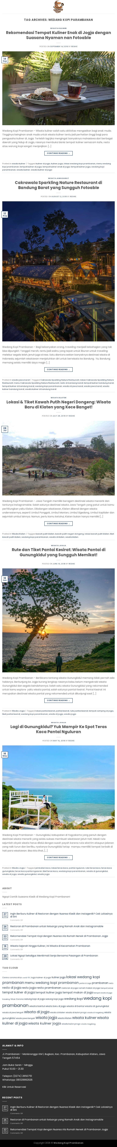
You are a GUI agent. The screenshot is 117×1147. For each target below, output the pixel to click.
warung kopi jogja (54, 999)
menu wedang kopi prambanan (52, 982)
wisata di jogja (56, 714)
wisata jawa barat (58, 178)
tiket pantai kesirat (11, 714)
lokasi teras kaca (59, 868)
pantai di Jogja (85, 983)
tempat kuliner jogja (80, 166)
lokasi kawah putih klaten (97, 534)
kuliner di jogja (43, 163)
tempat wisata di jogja (103, 993)
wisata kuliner (58, 28)
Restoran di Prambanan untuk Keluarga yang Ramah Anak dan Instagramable (56, 926)
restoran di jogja (70, 988)
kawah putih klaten (45, 534)
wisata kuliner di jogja (41, 170)
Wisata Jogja (58, 545)
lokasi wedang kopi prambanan (79, 163)
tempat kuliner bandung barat (99, 383)
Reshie (74, 46)
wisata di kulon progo (76, 1012)
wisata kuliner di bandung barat (40, 389)
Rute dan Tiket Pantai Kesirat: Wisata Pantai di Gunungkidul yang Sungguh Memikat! (58, 552)
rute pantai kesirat (79, 711)
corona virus (15, 977)
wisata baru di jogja (55, 1006)
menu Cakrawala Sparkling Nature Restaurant (36, 383)
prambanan (100, 983)
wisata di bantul (75, 1006)
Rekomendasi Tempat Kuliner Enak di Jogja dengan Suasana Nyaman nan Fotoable (58, 35)
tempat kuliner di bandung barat (18, 386)
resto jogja (29, 988)
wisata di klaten (56, 537)
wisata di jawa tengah (12, 1012)
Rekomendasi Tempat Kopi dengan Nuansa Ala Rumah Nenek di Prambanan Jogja (59, 936)
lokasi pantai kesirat (45, 711)
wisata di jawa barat (73, 386)
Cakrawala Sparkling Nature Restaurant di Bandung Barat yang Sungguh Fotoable (58, 185)
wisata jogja (70, 714)
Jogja (33, 977)
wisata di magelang (95, 1012)
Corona (5, 977)
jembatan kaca (42, 868)
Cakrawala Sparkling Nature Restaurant (59, 380)
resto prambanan (49, 988)
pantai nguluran (77, 868)
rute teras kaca (92, 868)
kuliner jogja (57, 163)
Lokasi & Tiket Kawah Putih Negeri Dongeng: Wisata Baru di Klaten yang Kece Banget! (58, 404)
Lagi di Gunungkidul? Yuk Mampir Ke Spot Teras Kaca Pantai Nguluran (58, 729)
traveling (6, 999)
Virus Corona (17, 999)
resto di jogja (11, 988)
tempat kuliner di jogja (31, 166)
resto (111, 983)
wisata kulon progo (71, 1023)
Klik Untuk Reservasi (14, 1087)
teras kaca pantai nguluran (28, 871)
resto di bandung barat (71, 383)
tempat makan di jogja (78, 992)
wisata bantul (37, 1006)
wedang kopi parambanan (48, 386)
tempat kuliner (107, 988)
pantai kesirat (62, 711)
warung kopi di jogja (34, 999)
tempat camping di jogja (101, 711)
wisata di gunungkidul (97, 871)
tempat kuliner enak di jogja (56, 166)
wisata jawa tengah (25, 1018)
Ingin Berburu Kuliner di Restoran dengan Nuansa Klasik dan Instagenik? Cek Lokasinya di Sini (61, 915)
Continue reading (58, 153)
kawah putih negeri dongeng (69, 534)
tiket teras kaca (50, 871)
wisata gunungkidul (27, 874)
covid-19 (26, 977)
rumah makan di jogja (89, 988)
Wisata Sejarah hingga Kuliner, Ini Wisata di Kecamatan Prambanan (50, 945)
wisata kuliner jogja (44, 1023)
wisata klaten (71, 537)
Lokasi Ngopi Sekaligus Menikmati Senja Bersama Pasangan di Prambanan (54, 955)
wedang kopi (73, 999)
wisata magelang (88, 1024)
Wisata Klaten (58, 397)
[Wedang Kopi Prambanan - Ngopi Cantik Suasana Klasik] (58, 7)
